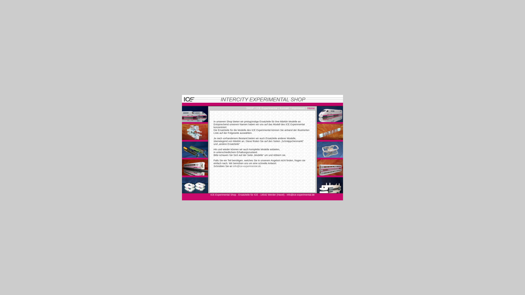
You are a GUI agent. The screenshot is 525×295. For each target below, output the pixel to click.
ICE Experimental (266, 108)
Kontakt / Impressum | (293, 108)
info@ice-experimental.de (301, 194)
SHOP (250, 108)
